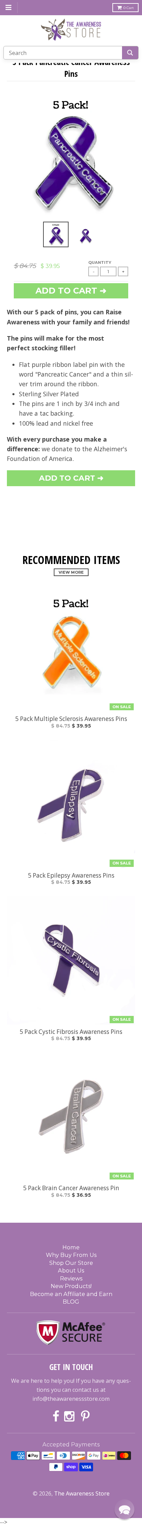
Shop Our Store (71, 1262)
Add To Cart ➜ (71, 478)
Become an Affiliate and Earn (71, 1293)
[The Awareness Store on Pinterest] (85, 1416)
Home (71, 1247)
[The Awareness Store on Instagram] (70, 1416)
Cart (128, 8)
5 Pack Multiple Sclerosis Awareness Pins (71, 719)
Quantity (99, 262)
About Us (71, 1270)
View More (71, 572)
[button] (124, 1509)
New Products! (71, 1286)
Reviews (71, 1278)
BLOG (71, 1301)
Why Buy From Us (71, 1254)
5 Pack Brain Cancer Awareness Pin (71, 1188)
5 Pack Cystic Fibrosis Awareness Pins (71, 1032)
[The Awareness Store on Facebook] (55, 1416)
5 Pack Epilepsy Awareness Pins (71, 875)
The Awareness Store (82, 1493)
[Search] (130, 52)
